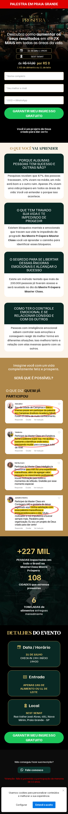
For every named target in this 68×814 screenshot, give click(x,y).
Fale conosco (34, 770)
